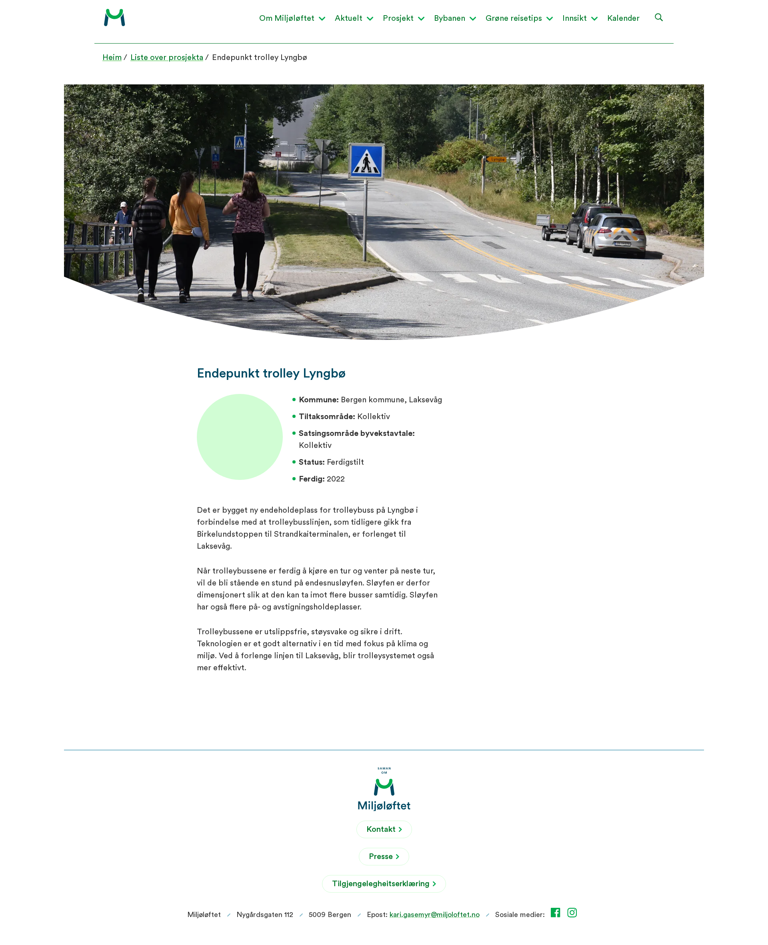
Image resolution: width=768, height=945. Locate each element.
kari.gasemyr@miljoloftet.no (435, 914)
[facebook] (557, 912)
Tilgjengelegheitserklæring (382, 884)
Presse (382, 857)
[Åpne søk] (659, 17)
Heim (112, 58)
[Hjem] (114, 17)
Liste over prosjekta (166, 58)
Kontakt (382, 829)
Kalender (623, 18)
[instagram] (573, 912)
